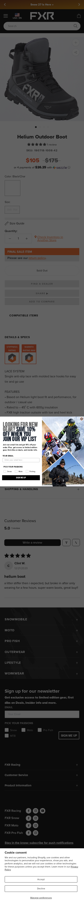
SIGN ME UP (21, 477)
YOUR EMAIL (8, 455)
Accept (41, 879)
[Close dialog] (81, 419)
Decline (41, 888)
